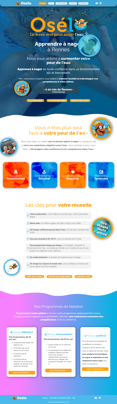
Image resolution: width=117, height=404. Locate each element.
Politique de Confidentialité (60, 397)
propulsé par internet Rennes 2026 (58, 402)
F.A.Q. (51, 3)
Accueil (42, 3)
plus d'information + (21, 373)
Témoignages (61, 3)
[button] (16, 175)
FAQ (73, 397)
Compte (72, 3)
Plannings (83, 3)
